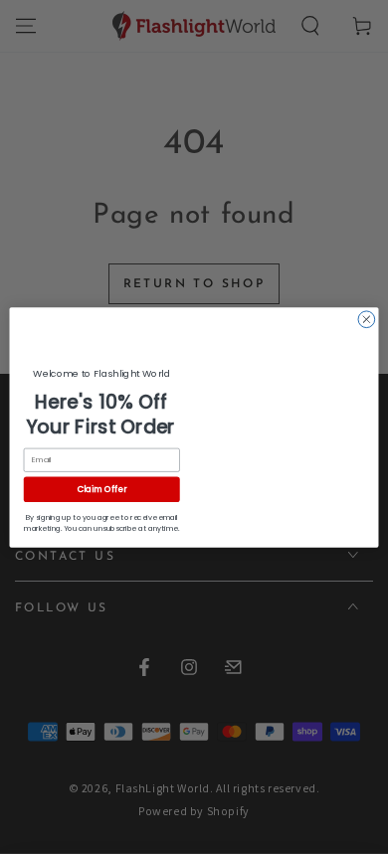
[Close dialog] (366, 319)
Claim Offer (102, 489)
